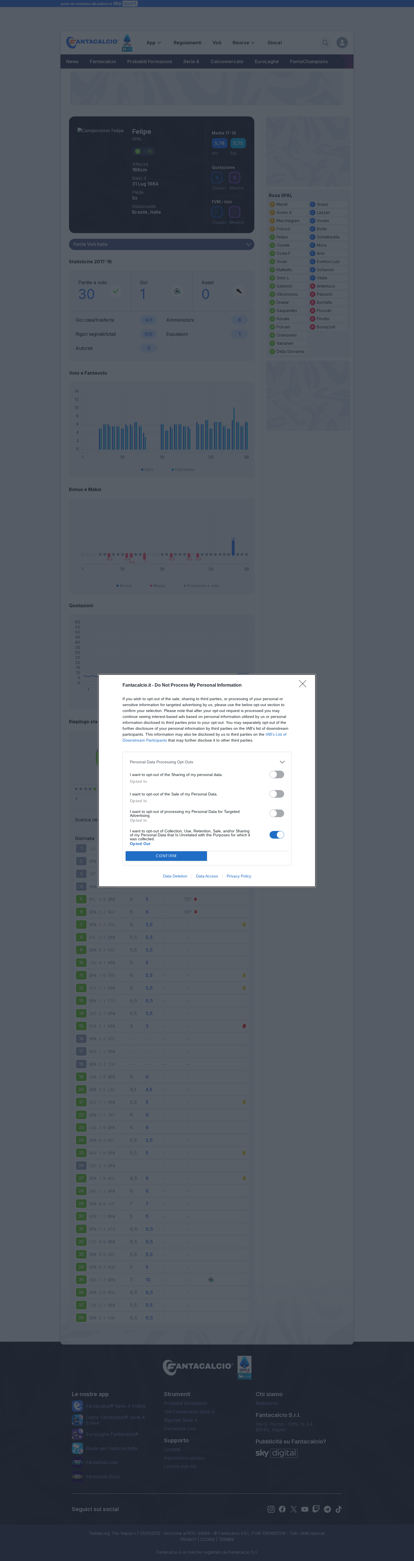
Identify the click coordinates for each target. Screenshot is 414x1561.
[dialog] (207, 781)
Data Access (207, 876)
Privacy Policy (239, 876)
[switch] (277, 774)
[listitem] (207, 762)
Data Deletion (175, 876)
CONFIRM (166, 856)
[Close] (304, 685)
